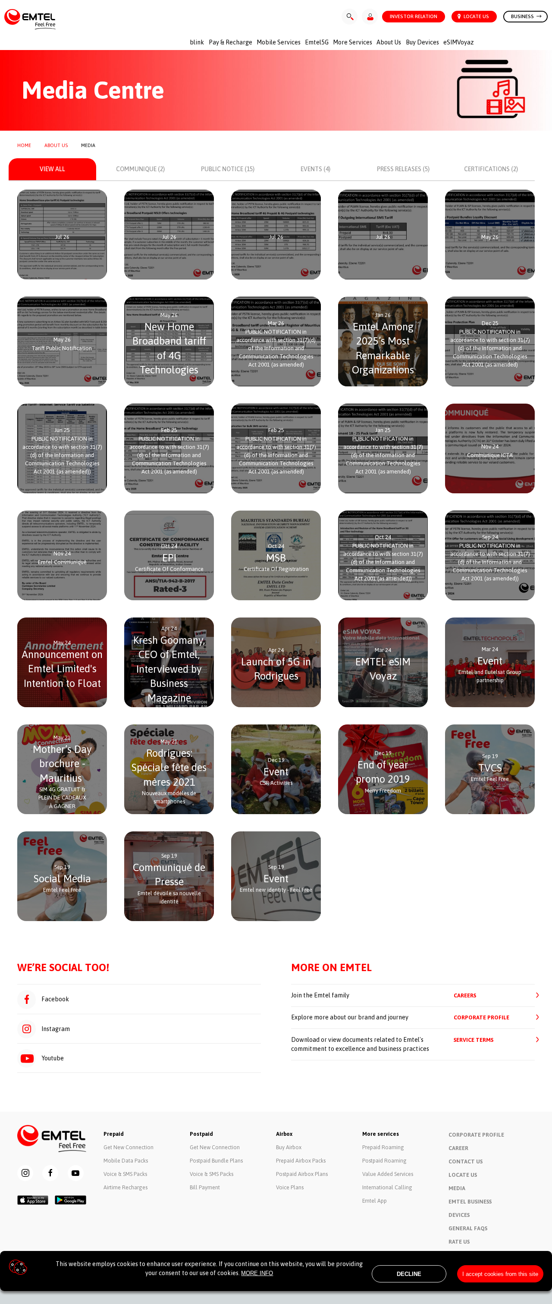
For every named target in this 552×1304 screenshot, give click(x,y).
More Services (352, 42)
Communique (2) (140, 169)
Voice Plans (290, 1187)
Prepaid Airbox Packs (301, 1160)
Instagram (55, 1028)
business (523, 16)
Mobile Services (279, 42)
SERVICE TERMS (473, 1040)
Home (24, 145)
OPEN (65, 254)
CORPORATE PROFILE (481, 1017)
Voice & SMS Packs (125, 1174)
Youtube (52, 1058)
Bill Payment (205, 1187)
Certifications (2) (491, 169)
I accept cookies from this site (500, 1274)
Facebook (54, 999)
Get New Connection (129, 1147)
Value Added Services (387, 1174)
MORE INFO (257, 1273)
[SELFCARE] (370, 17)
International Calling (387, 1187)
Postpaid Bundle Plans (216, 1160)
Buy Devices (422, 42)
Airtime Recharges (125, 1187)
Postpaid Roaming (384, 1160)
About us (388, 42)
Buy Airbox (288, 1147)
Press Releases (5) (403, 169)
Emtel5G (317, 42)
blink (197, 42)
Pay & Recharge (230, 42)
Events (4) (315, 169)
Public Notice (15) (227, 169)
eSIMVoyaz (458, 42)
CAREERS (465, 995)
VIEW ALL (52, 169)
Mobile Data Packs (126, 1160)
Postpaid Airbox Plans (302, 1174)
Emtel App (374, 1200)
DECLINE (409, 1274)
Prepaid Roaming (383, 1147)
